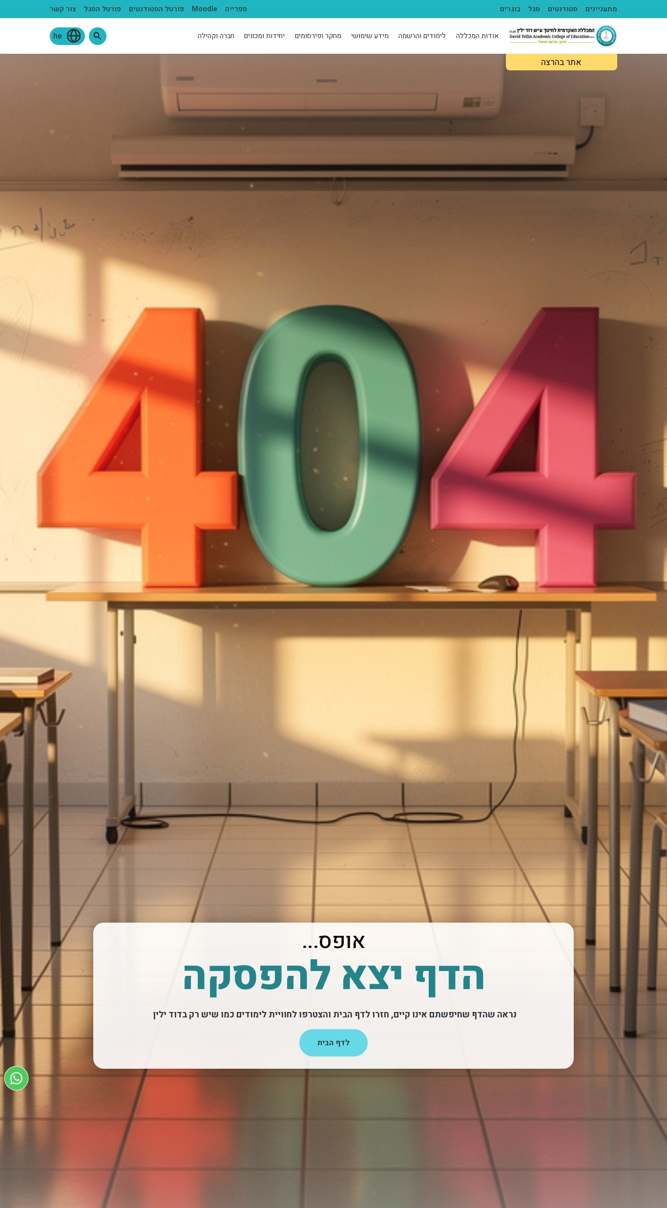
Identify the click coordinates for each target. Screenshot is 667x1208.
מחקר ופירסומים (318, 36)
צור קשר (63, 9)
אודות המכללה (477, 36)
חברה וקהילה (216, 36)
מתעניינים (601, 9)
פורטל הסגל (102, 9)
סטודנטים (563, 9)
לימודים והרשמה (422, 36)
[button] (97, 36)
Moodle (204, 9)
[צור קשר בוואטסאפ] (16, 1078)
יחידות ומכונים (264, 36)
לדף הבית (333, 1043)
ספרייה (236, 9)
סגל (534, 9)
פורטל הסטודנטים (156, 9)
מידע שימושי (370, 36)
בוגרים (510, 9)
